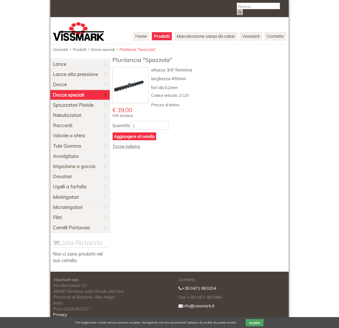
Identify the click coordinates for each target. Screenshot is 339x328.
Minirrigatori (66, 197)
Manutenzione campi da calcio (206, 36)
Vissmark (251, 36)
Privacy (60, 314)
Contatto (275, 36)
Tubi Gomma (67, 146)
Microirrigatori (68, 207)
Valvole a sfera (69, 135)
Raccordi (62, 125)
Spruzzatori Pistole (73, 105)
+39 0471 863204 (199, 288)
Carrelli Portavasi (71, 227)
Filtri (57, 217)
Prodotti (162, 36)
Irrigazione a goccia (74, 166)
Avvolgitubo (66, 156)
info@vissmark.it (198, 305)
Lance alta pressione (75, 74)
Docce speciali (103, 49)
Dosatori (62, 176)
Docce (60, 84)
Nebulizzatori (67, 115)
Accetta (254, 323)
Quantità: (121, 125)
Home (141, 36)
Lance (59, 64)
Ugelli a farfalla (70, 187)
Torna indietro (126, 146)
